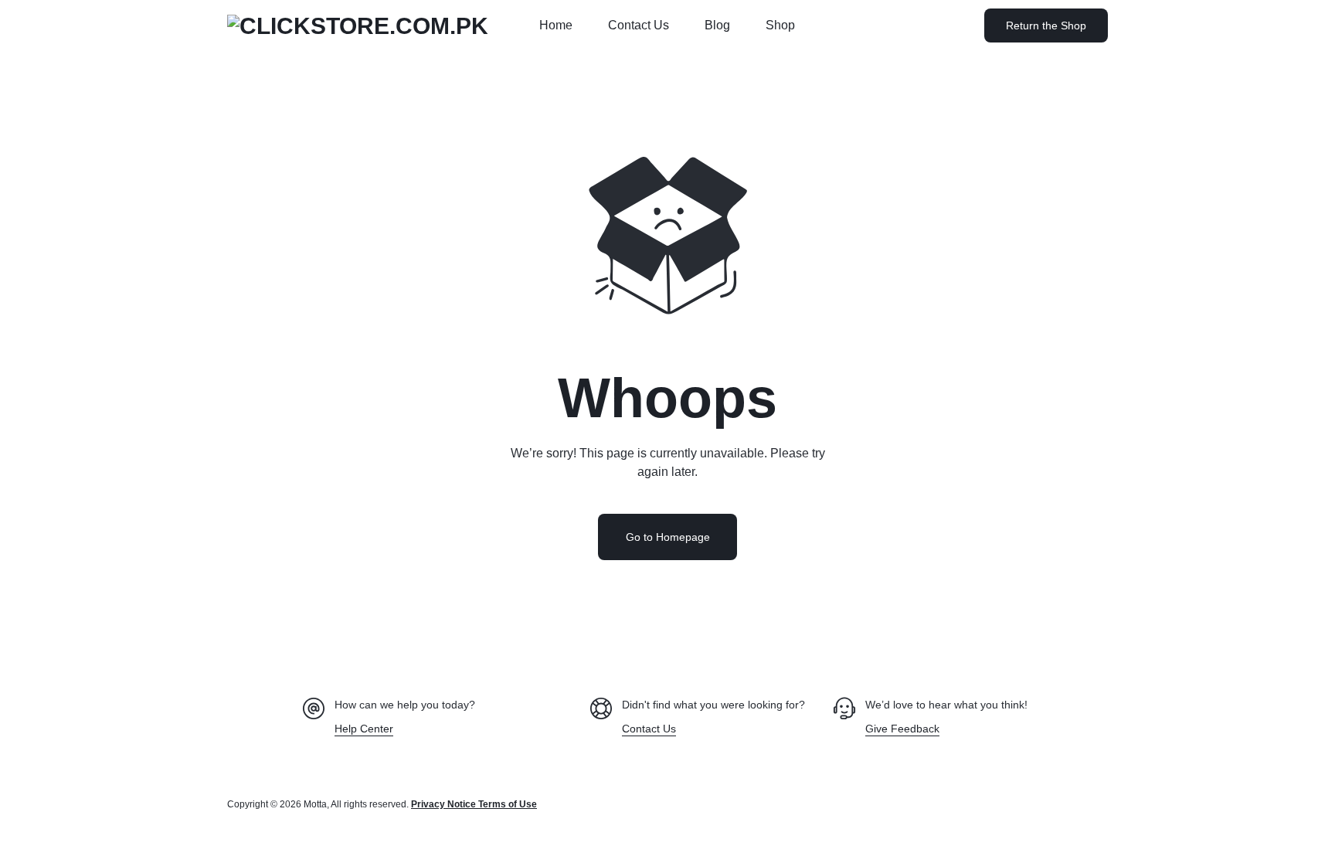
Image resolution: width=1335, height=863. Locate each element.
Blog (717, 25)
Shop (780, 25)
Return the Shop (1046, 25)
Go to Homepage (668, 537)
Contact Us (638, 25)
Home (555, 25)
